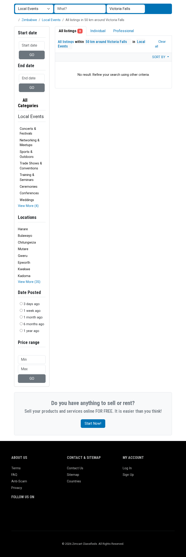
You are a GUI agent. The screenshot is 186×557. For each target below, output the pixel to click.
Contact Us (75, 468)
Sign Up (128, 475)
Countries (74, 481)
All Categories (28, 102)
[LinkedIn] (34, 510)
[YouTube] (53, 510)
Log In (127, 468)
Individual (97, 31)
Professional (123, 31)
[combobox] (126, 9)
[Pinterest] (40, 510)
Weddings (27, 200)
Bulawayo (25, 236)
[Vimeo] (60, 510)
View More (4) (28, 206)
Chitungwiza (27, 242)
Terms (16, 468)
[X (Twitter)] (21, 510)
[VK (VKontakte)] (14, 517)
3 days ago (32, 304)
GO (31, 55)
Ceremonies (28, 187)
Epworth (24, 263)
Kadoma (24, 276)
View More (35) (29, 282)
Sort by (159, 57)
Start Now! (93, 423)
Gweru (22, 256)
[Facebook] (14, 510)
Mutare (23, 249)
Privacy (16, 488)
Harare (23, 229)
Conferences (29, 193)
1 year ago (31, 331)
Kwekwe (24, 269)
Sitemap (73, 475)
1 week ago (32, 311)
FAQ (14, 475)
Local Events (51, 20)
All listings (70, 31)
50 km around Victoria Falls (107, 42)
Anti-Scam (19, 481)
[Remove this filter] (44, 102)
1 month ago (33, 317)
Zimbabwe (29, 20)
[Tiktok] (47, 510)
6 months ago (34, 324)
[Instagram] (27, 510)
